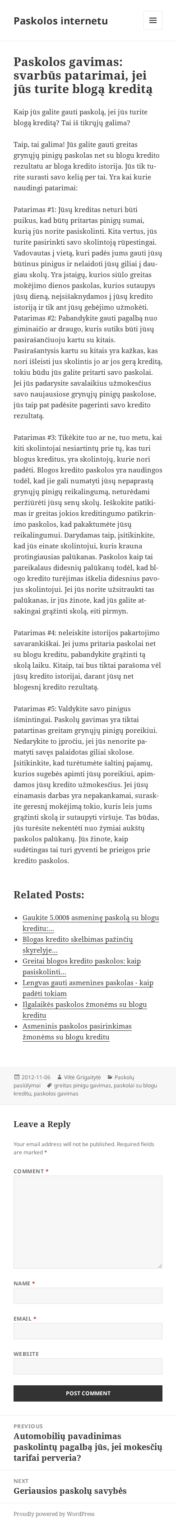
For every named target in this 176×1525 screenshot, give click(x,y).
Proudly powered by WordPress (54, 1514)
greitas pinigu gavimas (82, 1085)
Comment (31, 1171)
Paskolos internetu (61, 20)
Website (26, 1354)
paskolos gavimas (56, 1093)
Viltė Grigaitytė (82, 1077)
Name (25, 1283)
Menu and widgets (153, 29)
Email (25, 1318)
